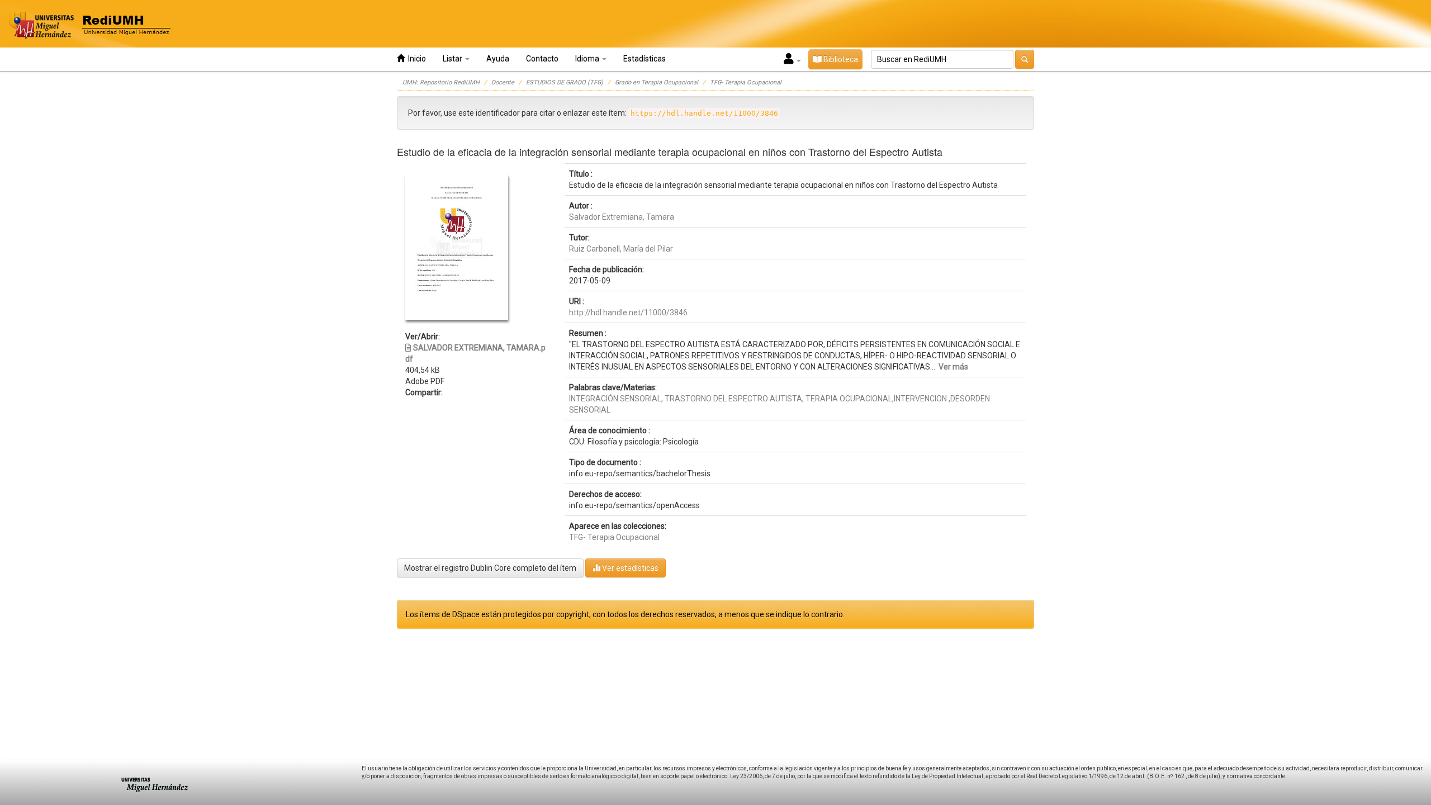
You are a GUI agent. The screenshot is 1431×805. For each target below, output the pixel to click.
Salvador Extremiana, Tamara (621, 216)
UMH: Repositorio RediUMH (441, 82)
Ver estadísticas (629, 568)
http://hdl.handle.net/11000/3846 (628, 312)
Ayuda (497, 58)
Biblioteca (840, 59)
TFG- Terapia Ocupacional (745, 82)
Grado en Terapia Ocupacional (656, 82)
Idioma (588, 58)
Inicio (415, 58)
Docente (502, 82)
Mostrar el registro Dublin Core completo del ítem (490, 568)
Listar (453, 58)
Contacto (542, 58)
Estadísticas (644, 58)
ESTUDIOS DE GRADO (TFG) (564, 82)
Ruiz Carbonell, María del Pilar (621, 248)
